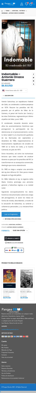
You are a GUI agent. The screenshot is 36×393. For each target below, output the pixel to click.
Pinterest (33, 80)
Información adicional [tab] (13, 219)
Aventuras (12, 224)
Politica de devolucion (8, 375)
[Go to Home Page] (2, 11)
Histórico (19, 224)
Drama (28, 290)
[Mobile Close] (0, 392)
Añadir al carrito (13, 238)
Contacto (4, 355)
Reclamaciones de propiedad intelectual (13, 378)
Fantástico (11, 290)
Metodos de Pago (7, 350)
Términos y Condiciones (8, 371)
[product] (9, 278)
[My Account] (21, 4)
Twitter (33, 77)
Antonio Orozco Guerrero (15, 227)
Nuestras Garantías (7, 368)
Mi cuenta (4, 345)
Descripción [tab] (9, 96)
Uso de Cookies (6, 373)
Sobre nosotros (6, 366)
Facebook (33, 74)
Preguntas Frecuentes (8, 352)
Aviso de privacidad (7, 357)
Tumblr (33, 84)
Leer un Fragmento (11, 214)
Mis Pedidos (5, 347)
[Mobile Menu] (3, 4)
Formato (5, 231)
